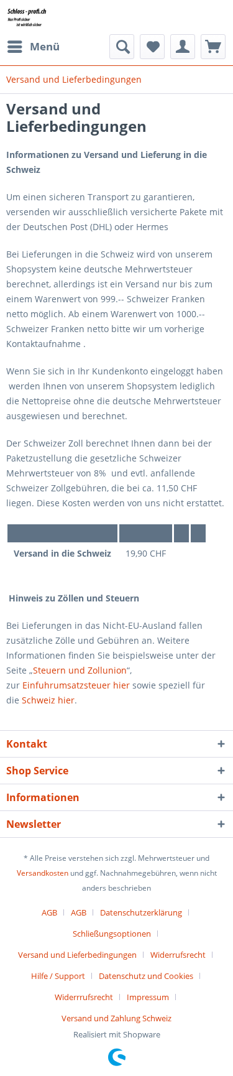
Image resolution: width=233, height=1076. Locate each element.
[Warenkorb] (213, 46)
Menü (45, 46)
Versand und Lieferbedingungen (77, 954)
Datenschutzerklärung (141, 912)
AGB (49, 912)
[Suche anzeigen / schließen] (121, 46)
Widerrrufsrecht (84, 997)
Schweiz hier (48, 700)
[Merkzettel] (152, 46)
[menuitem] (33, 46)
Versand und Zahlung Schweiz (116, 1018)
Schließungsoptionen (112, 933)
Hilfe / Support (58, 975)
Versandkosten (42, 873)
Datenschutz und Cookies (146, 975)
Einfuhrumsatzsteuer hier (76, 685)
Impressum (148, 997)
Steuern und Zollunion (80, 670)
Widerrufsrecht (178, 954)
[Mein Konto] (182, 46)
